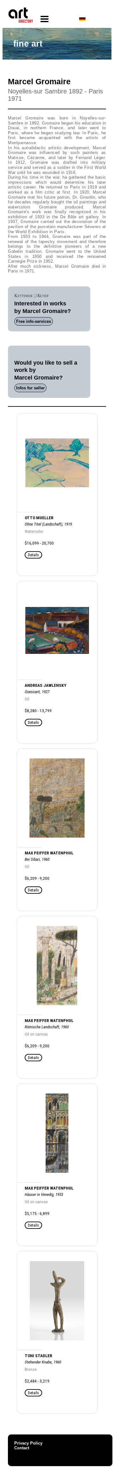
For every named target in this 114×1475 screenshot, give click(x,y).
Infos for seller (30, 388)
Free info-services (33, 321)
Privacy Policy (28, 1443)
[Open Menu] (44, 19)
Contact (21, 1448)
